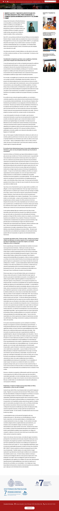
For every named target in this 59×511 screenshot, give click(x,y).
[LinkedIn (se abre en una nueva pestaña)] (8, 1)
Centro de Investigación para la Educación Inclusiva (24, 1)
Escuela (13, 13)
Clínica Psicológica (41, 14)
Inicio (9, 13)
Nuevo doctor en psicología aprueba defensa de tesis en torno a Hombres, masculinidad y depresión (49, 55)
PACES (43, 1)
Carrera (20, 13)
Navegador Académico (37, 1)
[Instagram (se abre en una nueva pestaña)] (6, 1)
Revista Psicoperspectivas (10, 1)
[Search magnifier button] (55, 1)
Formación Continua (34, 14)
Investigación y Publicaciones (29, 17)
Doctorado (27, 13)
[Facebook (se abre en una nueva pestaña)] (4, 1)
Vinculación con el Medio (47, 14)
